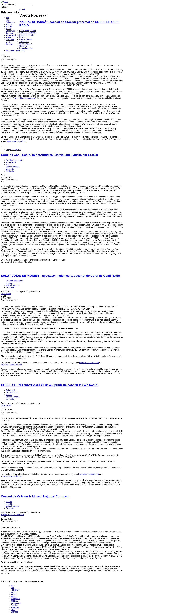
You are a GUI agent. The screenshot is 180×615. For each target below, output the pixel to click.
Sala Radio (24, 42)
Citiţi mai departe (13, 150)
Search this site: (8, 4)
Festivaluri (10, 171)
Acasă (22, 9)
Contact (9, 44)
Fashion (9, 37)
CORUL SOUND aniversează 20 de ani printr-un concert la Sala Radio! (49, 385)
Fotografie (10, 22)
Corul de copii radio (27, 31)
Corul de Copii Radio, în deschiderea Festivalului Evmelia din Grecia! (49, 155)
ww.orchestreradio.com (12, 476)
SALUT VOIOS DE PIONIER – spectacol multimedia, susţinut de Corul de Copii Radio (60, 275)
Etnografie (10, 31)
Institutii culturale (26, 35)
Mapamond (11, 35)
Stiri (7, 18)
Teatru (8, 29)
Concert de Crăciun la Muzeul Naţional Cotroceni (35, 496)
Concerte (23, 46)
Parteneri (10, 40)
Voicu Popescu (25, 44)
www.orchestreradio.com (11, 365)
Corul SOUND (12, 392)
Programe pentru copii (15, 50)
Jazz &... (9, 33)
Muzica (9, 24)
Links (8, 42)
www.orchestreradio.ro (16, 141)
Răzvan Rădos (25, 39)
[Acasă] (4, 2)
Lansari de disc (26, 48)
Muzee (9, 26)
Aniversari (10, 390)
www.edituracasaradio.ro (24, 98)
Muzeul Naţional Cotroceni (12, 515)
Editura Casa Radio (27, 33)
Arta (7, 20)
